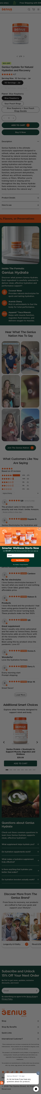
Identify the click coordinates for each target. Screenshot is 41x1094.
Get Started (20, 560)
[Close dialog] (39, 529)
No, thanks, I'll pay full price (20, 564)
